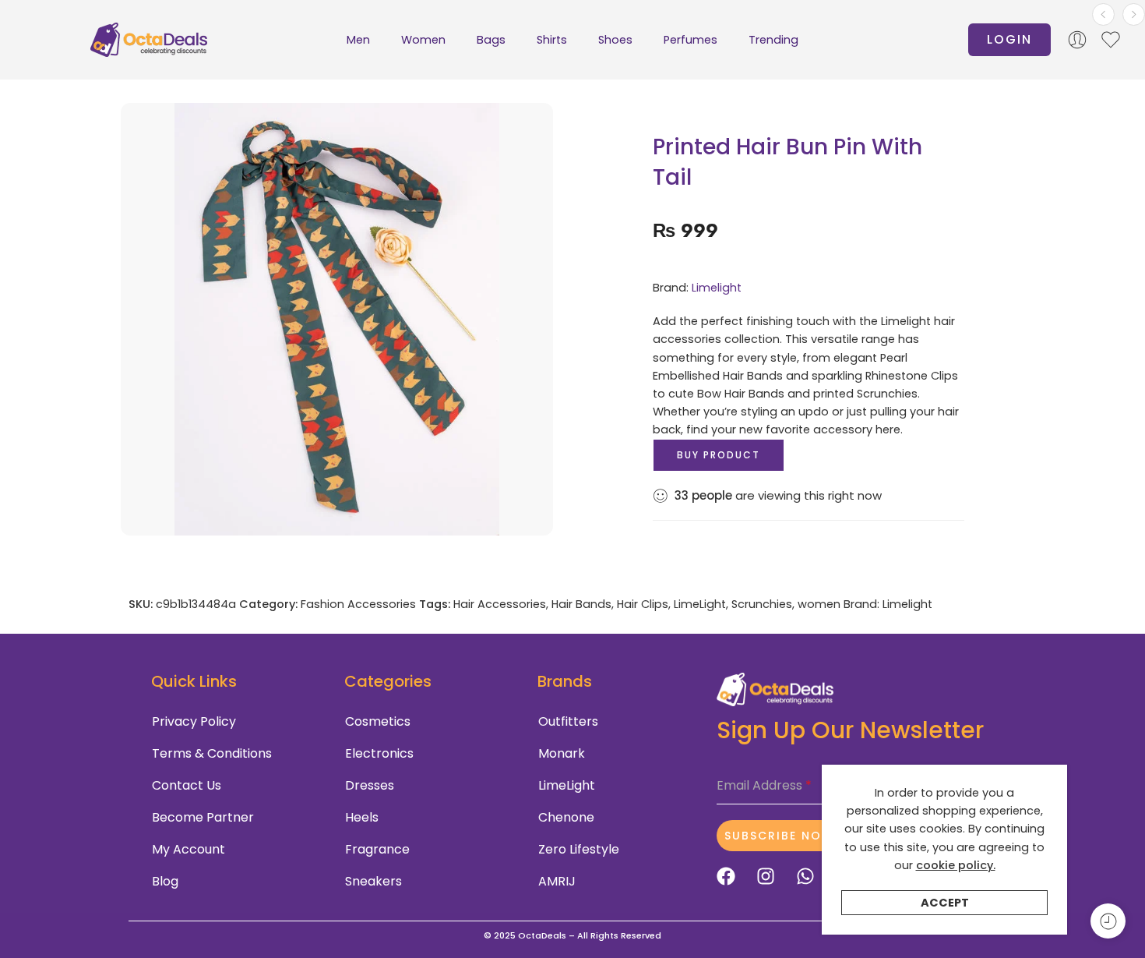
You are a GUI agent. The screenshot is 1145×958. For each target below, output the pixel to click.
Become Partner (203, 817)
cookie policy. (955, 865)
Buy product (718, 454)
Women (423, 40)
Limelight (717, 287)
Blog (165, 881)
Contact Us (186, 785)
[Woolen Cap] (1103, 14)
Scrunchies (761, 604)
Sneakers (373, 881)
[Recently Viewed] (1108, 921)
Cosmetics (377, 721)
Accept (945, 902)
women (819, 604)
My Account (188, 849)
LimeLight (700, 604)
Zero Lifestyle (578, 849)
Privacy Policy (194, 721)
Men (358, 40)
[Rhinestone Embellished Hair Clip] (1133, 14)
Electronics (379, 753)
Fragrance (377, 849)
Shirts (552, 40)
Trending (773, 40)
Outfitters (568, 721)
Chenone (566, 817)
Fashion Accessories (358, 604)
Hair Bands (581, 604)
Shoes (615, 40)
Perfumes (690, 40)
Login (1009, 39)
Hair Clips (642, 604)
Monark (561, 753)
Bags (491, 40)
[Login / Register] (1077, 40)
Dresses (369, 785)
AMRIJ (557, 881)
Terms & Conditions (212, 753)
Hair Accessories (499, 604)
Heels (362, 817)
